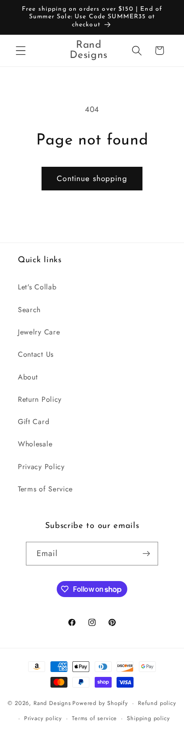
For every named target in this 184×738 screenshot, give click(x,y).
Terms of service (94, 718)
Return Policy (40, 399)
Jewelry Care (39, 332)
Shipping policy (148, 718)
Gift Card (33, 421)
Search (29, 310)
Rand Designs (52, 703)
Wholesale (35, 444)
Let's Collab (37, 287)
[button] (20, 50)
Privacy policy (43, 718)
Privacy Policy (41, 467)
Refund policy (157, 703)
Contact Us (36, 354)
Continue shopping (92, 178)
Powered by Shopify (100, 703)
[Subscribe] (146, 554)
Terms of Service (45, 489)
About (28, 377)
